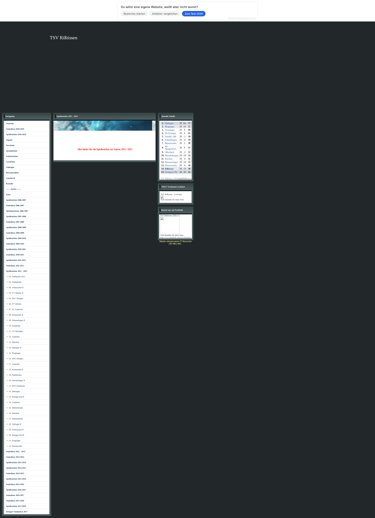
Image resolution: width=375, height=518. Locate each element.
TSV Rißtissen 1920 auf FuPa (173, 178)
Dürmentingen (171, 162)
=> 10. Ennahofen (13, 326)
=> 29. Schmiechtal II (14, 430)
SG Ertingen (170, 133)
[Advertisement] (187, 81)
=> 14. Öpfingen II (13, 348)
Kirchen (168, 159)
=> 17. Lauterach (13, 364)
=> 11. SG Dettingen (14, 331)
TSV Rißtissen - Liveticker (171, 194)
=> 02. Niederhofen (13, 282)
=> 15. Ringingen (13, 353)
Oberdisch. (170, 152)
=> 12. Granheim (13, 337)
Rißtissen (169, 169)
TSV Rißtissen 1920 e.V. (170, 215)
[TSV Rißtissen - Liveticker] (162, 198)
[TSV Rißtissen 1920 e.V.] (170, 233)
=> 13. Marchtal (12, 342)
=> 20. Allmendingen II (15, 380)
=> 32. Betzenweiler (14, 446)
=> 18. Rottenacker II (14, 369)
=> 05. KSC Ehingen (14, 298)
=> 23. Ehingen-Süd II (15, 397)
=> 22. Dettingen (13, 391)
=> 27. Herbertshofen (14, 419)
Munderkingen (172, 155)
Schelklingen (171, 140)
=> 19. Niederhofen (13, 375)
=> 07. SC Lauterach (14, 309)
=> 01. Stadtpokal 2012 (15, 276)
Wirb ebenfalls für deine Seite (172, 200)
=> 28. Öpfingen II (13, 424)
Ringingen (169, 126)
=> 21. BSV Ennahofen (15, 386)
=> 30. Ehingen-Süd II (15, 435)
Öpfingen (169, 123)
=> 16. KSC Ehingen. (15, 359)
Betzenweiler (171, 143)
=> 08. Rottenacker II (14, 315)
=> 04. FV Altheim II (14, 293)
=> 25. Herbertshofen (14, 408)
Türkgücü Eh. (171, 172)
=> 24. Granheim (13, 402)
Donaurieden (171, 165)
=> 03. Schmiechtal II (14, 287)
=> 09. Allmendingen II (15, 320)
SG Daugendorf (170, 147)
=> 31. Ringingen (13, 441)
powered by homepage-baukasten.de (242, 18)
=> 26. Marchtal (12, 413)
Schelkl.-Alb (170, 136)
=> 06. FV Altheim (13, 304)
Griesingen (170, 130)
